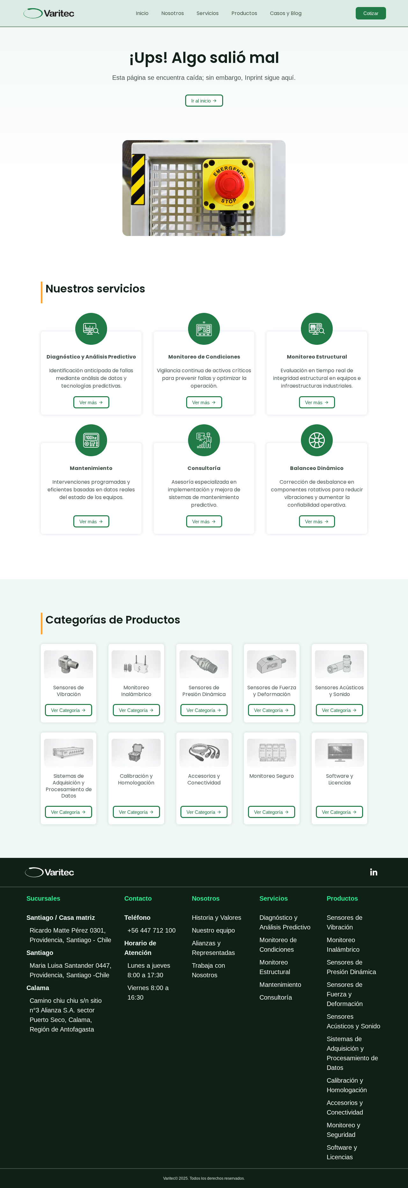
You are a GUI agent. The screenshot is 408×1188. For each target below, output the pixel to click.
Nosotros (172, 13)
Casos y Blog (286, 13)
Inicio (142, 13)
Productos (244, 13)
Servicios (208, 13)
